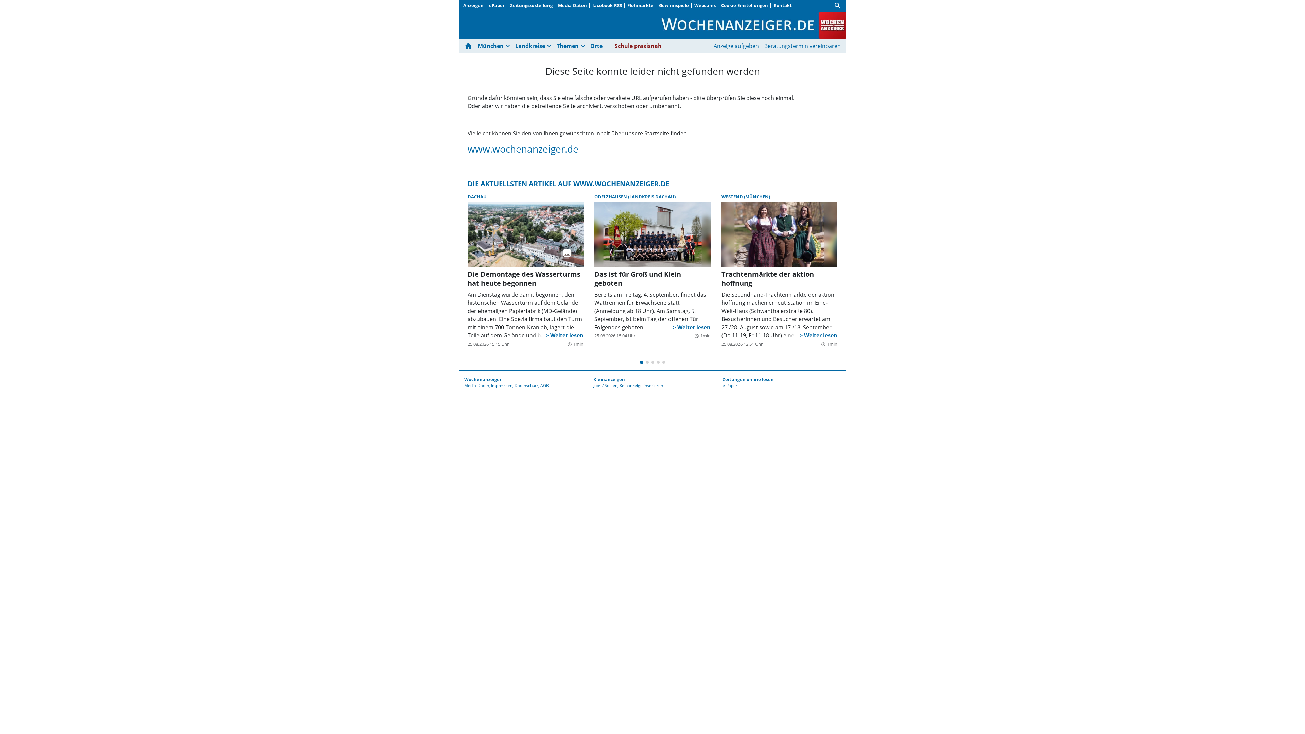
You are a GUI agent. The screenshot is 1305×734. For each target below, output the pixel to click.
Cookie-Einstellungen (744, 5)
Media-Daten (572, 5)
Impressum (501, 385)
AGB (544, 385)
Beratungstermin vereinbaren (802, 46)
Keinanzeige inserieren (641, 385)
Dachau (477, 197)
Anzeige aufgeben (736, 46)
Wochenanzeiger (483, 379)
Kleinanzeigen (609, 379)
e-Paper (730, 385)
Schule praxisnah (638, 46)
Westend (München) (745, 197)
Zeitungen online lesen (748, 379)
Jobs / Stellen (605, 385)
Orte (596, 46)
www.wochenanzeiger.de (523, 148)
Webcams (705, 5)
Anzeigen (473, 5)
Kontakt (782, 5)
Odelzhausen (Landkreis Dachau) (635, 197)
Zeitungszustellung (531, 5)
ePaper (497, 5)
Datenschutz (526, 385)
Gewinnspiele (674, 5)
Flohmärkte (640, 5)
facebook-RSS (607, 5)
